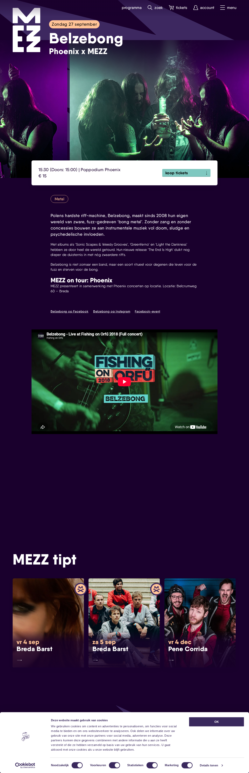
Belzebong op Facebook (70, 311)
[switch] (114, 765)
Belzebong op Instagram (111, 311)
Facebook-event (147, 311)
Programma (132, 7)
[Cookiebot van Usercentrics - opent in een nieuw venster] (25, 765)
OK (216, 721)
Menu (231, 7)
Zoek (158, 7)
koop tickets (176, 172)
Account (207, 7)
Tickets (181, 7)
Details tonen (209, 765)
